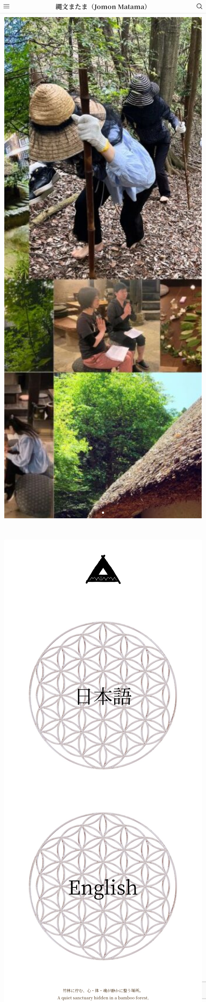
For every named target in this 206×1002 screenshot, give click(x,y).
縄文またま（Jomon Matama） (103, 6)
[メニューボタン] (6, 6)
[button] (94, 513)
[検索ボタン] (199, 6)
